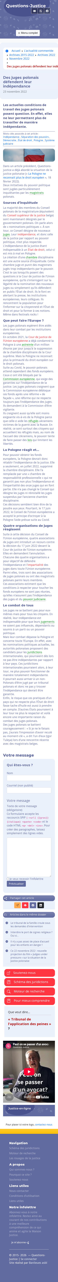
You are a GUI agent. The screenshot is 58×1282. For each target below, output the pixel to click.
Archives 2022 (46, 55)
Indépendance (11, 137)
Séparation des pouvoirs (35, 137)
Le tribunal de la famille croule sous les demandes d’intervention (30, 924)
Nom (10, 773)
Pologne (38, 140)
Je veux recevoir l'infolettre (26, 879)
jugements (47, 621)
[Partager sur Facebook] (33, 905)
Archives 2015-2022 (21, 55)
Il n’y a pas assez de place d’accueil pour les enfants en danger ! (30, 943)
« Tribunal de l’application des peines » (29, 1021)
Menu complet (29, 33)
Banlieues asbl (38, 1263)
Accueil (15, 50)
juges (6, 234)
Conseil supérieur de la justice (26, 215)
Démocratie (9, 140)
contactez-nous (43, 1124)
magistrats (37, 192)
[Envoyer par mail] (17, 905)
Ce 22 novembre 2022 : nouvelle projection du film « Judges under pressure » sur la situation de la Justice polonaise (29, 956)
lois (30, 440)
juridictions (35, 652)
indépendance (26, 234)
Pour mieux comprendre (31, 1000)
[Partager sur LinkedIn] (40, 905)
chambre (31, 257)
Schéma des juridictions (30, 982)
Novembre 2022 (19, 58)
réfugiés (33, 421)
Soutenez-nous (24, 973)
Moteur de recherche (29, 991)
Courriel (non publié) (20, 785)
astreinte (27, 344)
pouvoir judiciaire (34, 599)
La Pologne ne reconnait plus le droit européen (24, 175)
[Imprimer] (25, 905)
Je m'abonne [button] (18, 1242)
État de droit (25, 140)
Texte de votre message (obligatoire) (22, 808)
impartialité (35, 565)
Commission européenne (19, 379)
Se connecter (29, 1259)
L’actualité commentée (38, 50)
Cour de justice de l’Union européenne (27, 339)
